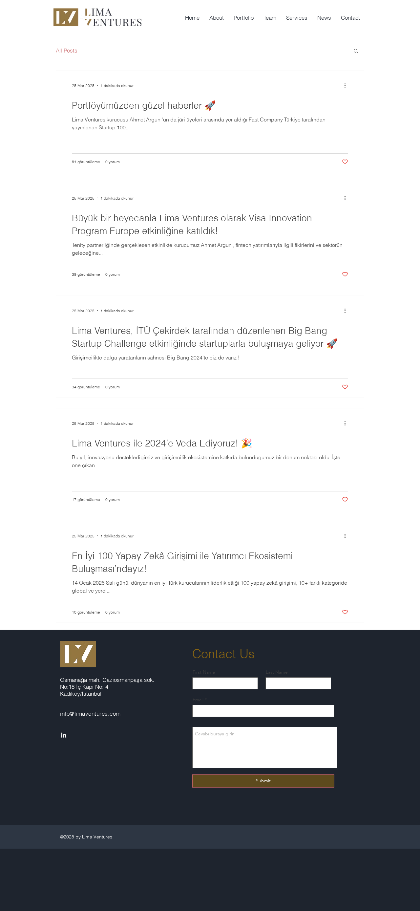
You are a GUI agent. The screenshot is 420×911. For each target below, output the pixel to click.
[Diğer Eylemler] (347, 85)
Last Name (277, 672)
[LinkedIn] (63, 735)
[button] (356, 51)
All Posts (66, 50)
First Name (204, 672)
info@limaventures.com (90, 713)
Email (198, 699)
